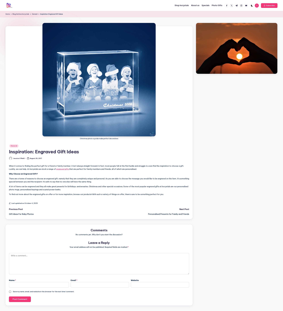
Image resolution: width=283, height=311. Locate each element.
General (14, 146)
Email (74, 280)
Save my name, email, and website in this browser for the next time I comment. (43, 292)
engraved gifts (62, 169)
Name (12, 280)
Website (135, 280)
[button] (269, 5)
